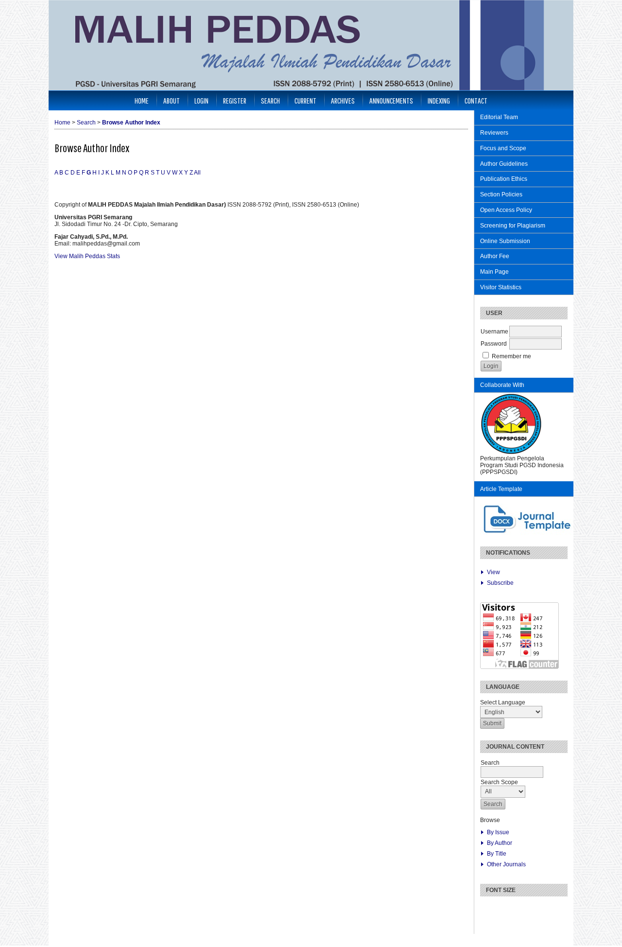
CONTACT (476, 100)
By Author (499, 843)
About (171, 100)
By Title (496, 853)
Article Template (501, 489)
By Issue (498, 832)
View (493, 572)
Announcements (391, 100)
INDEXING (439, 100)
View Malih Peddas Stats (87, 256)
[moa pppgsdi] (511, 453)
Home (142, 100)
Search (270, 100)
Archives (343, 100)
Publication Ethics (503, 178)
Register (234, 100)
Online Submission (505, 241)
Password (494, 343)
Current (305, 100)
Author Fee (494, 256)
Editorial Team (499, 117)
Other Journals (506, 864)
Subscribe (500, 582)
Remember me (511, 356)
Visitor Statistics (500, 287)
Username (494, 331)
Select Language (502, 702)
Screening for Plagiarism (512, 225)
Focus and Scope (503, 148)
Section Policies (501, 194)
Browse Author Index (131, 122)
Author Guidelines (504, 163)
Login (201, 100)
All (197, 172)
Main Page (494, 271)
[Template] (527, 532)
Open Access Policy (506, 210)
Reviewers (494, 132)
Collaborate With (502, 385)
